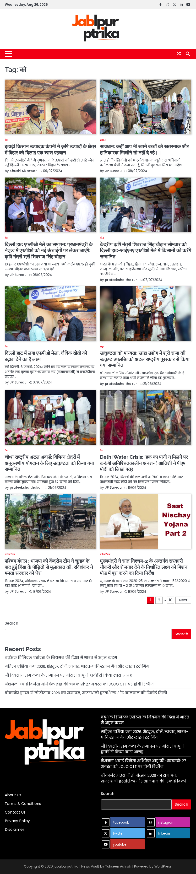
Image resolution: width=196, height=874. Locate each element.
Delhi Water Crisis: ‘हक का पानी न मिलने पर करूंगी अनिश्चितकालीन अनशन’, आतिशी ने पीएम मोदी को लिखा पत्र (144, 463)
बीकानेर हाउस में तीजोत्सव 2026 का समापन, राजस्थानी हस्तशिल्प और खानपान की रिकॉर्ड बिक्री (86, 693)
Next (183, 600)
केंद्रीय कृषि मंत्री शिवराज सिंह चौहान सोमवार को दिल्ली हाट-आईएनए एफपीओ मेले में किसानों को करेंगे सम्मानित (145, 250)
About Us (13, 795)
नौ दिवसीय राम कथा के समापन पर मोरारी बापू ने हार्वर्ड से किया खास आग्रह (68, 675)
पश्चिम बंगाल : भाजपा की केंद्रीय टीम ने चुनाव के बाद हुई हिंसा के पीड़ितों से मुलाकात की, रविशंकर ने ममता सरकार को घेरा (49, 567)
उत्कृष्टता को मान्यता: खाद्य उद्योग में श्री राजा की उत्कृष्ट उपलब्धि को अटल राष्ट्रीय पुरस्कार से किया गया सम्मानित (145, 359)
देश (6, 140)
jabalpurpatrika (66, 866)
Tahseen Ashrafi (118, 866)
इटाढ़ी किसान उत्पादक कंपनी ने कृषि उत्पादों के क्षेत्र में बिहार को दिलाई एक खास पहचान (50, 149)
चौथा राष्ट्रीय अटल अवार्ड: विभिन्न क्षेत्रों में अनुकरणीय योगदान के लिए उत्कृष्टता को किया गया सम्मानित (49, 463)
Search (11, 623)
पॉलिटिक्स (10, 554)
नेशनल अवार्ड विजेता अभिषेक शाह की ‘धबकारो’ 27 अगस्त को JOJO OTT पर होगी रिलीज (79, 684)
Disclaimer (14, 829)
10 (171, 600)
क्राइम (103, 140)
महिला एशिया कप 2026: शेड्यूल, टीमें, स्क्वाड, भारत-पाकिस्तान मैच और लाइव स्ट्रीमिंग (77, 666)
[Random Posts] (179, 54)
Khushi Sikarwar (23, 171)
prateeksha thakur (121, 280)
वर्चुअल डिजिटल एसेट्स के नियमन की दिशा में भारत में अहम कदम (61, 657)
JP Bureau (113, 171)
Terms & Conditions (23, 803)
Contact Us (15, 812)
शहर (102, 346)
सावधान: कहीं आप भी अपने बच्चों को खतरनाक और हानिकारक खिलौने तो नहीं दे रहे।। (144, 149)
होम (102, 238)
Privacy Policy (17, 820)
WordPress (163, 866)
